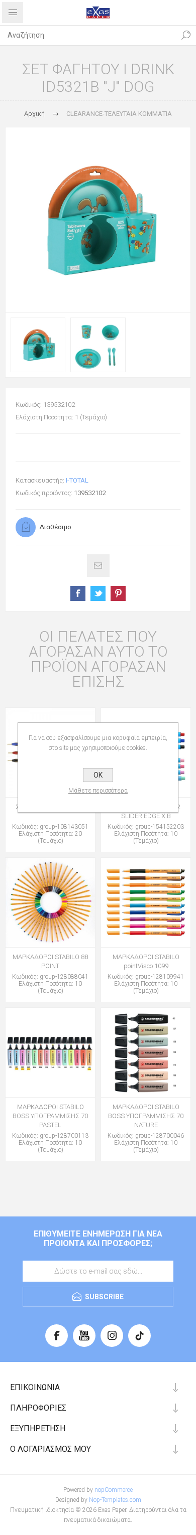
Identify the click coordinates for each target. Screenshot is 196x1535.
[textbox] (88, 35)
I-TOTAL (77, 480)
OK (98, 775)
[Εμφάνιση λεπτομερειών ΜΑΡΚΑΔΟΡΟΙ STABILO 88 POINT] (50, 902)
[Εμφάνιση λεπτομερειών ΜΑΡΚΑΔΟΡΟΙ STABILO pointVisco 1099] (145, 902)
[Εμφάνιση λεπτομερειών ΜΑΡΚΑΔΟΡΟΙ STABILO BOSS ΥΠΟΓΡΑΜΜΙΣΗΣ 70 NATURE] (145, 1052)
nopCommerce (113, 1489)
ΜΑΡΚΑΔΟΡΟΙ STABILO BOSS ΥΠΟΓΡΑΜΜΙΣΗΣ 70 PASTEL (50, 1116)
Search (186, 35)
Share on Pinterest (118, 593)
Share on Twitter (98, 593)
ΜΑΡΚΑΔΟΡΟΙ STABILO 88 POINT (50, 961)
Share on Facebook (77, 593)
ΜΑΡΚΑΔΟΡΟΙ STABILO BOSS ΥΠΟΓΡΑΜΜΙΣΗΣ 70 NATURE (145, 1116)
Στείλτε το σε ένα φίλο (98, 565)
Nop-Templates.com (115, 1499)
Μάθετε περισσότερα (98, 790)
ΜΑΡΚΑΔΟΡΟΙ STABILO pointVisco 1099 (146, 961)
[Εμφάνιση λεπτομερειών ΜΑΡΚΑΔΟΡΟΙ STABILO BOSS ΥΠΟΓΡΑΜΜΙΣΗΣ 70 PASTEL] (50, 1052)
